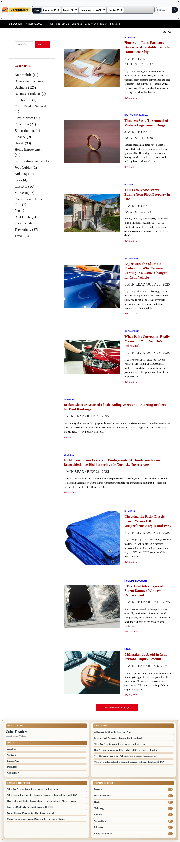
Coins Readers (19, 10)
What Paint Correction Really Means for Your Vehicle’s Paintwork (147, 341)
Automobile (131, 258)
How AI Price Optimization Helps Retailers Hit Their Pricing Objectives (126, 750)
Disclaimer (12, 767)
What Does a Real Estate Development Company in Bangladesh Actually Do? (129, 762)
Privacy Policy (13, 761)
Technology (23, 229)
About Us (11, 749)
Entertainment (25, 130)
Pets (18, 210)
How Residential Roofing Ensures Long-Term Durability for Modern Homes (41, 801)
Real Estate (23, 217)
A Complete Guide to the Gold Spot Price (112, 732)
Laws (127, 649)
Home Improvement (135, 580)
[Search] (169, 32)
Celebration (23, 100)
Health (19, 143)
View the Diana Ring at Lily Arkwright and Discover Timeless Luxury (125, 756)
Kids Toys (22, 174)
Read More (130, 98)
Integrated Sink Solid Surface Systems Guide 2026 (30, 807)
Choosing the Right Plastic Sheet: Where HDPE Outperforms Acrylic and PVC (147, 521)
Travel (19, 236)
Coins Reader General (30, 106)
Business (67, 10)
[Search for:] (23, 45)
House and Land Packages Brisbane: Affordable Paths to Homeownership (147, 47)
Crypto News (24, 118)
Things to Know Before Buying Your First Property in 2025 (147, 194)
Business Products (28, 94)
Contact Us (48, 10)
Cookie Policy (13, 773)
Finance (20, 137)
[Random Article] (164, 32)
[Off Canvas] (11, 32)
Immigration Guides (29, 161)
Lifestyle (112, 10)
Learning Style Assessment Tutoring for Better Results (118, 738)
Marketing (22, 193)
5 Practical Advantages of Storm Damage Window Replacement (143, 590)
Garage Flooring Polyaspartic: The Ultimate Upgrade (31, 813)
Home (36, 10)
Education (22, 124)
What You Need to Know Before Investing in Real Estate (119, 744)
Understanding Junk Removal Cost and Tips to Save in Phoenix (36, 819)
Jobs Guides (23, 167)
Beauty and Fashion (90, 10)
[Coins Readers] (5, 10)
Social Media (24, 223)
